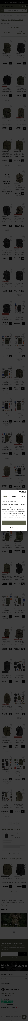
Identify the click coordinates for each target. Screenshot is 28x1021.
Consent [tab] (5, 496)
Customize (13, 528)
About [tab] (23, 496)
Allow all (14, 522)
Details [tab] (14, 496)
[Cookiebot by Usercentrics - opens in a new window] (19, 492)
